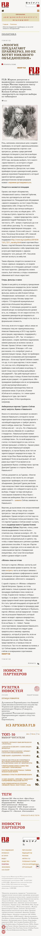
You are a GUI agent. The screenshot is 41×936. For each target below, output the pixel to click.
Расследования (8, 850)
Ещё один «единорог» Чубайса (16, 755)
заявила (18, 500)
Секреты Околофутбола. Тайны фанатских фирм (16, 771)
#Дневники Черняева (9, 800)
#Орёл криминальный (9, 805)
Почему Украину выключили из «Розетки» (17, 743)
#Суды (33, 800)
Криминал (5, 853)
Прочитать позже (9, 64)
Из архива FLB (20, 725)
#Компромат (22, 805)
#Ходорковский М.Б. (9, 802)
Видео (4, 858)
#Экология (17, 811)
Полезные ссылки (29, 861)
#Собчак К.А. (32, 663)
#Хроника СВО (7, 798)
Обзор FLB (21, 68)
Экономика (6, 867)
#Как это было (18, 798)
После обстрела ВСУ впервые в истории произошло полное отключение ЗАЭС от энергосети (17, 761)
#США (19, 807)
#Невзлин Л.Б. (13, 809)
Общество (5, 861)
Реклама (25, 856)
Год (38, 734)
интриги (9, 570)
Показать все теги (30, 815)
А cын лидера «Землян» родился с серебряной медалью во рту (17, 780)
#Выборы (20, 802)
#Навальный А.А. (24, 800)
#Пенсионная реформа (27, 809)
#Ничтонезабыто (28, 811)
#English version (28, 807)
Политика (9, 34)
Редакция (27, 853)
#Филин (4, 809)
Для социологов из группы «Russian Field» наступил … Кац (16, 784)
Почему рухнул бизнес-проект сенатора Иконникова (16, 752)
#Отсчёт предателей (9, 807)
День (27, 734)
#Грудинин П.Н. (7, 811)
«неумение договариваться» (19, 182)
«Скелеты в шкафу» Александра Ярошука (16, 747)
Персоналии (27, 850)
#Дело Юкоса (29, 798)
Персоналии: (20, 14)
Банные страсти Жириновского (17, 774)
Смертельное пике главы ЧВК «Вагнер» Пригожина (15, 766)
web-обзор (5, 870)
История (5, 856)
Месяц (33, 734)
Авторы (26, 858)
